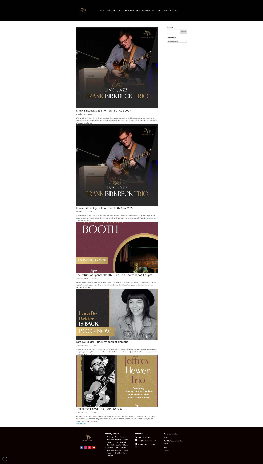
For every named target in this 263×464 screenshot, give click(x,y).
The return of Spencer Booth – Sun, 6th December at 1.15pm (114, 275)
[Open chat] (5, 459)
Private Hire (146, 10)
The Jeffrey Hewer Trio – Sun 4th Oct (99, 409)
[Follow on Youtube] (93, 447)
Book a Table (111, 10)
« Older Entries (81, 423)
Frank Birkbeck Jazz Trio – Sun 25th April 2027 (104, 208)
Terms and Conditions (171, 434)
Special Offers (129, 10)
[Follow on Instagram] (85, 447)
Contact (165, 10)
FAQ (159, 10)
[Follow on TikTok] (89, 447)
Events (120, 10)
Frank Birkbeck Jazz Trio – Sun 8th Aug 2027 (103, 110)
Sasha (80, 114)
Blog (153, 10)
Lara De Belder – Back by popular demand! (102, 342)
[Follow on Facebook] (81, 447)
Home (102, 10)
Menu (138, 10)
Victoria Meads (83, 278)
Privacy (166, 437)
